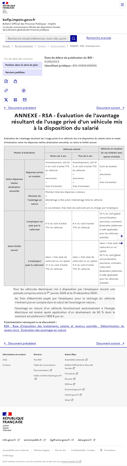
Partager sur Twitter (6, 99)
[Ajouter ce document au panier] (15, 81)
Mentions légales (42, 450)
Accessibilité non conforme (16, 450)
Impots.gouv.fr (72, 394)
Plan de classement (24, 46)
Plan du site (60, 450)
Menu (122, 4)
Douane (68, 378)
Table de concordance (44, 365)
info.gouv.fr (10, 440)
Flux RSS (38, 359)
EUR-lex (68, 384)
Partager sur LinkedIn (15, 99)
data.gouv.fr (85, 440)
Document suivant (108, 108)
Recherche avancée (98, 38)
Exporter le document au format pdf (6, 81)
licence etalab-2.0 (70, 461)
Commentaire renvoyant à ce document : (30, 322)
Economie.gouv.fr (73, 389)
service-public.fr (33, 440)
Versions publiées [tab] (15, 72)
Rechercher (73, 38)
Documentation (41, 370)
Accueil (6, 46)
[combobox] (37, 38)
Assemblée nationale (75, 359)
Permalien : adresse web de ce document (6, 90)
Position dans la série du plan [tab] (21, 65)
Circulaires (70, 373)
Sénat (67, 400)
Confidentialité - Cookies (83, 450)
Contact (7, 365)
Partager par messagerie (24, 99)
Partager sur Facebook (23, 90)
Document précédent (22, 108)
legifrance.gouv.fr (60, 440)
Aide (5, 359)
